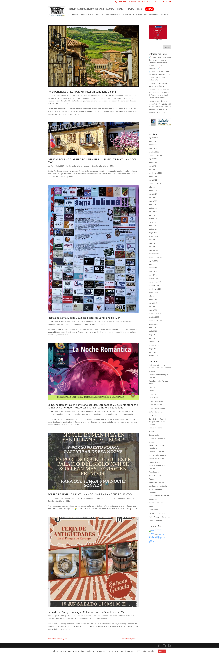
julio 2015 (152, 226)
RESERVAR (149, 9)
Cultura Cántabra (98, 98)
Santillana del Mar (107, 166)
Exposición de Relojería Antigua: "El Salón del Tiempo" (158, 421)
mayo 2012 (153, 271)
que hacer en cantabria (92, 101)
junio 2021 (153, 190)
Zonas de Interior (155, 520)
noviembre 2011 (155, 282)
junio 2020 (153, 208)
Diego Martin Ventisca (59, 95)
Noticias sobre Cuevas (157, 455)
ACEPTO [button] (162, 651)
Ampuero (152, 371)
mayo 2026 (153, 148)
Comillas (152, 391)
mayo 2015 (153, 233)
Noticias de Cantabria (56, 101)
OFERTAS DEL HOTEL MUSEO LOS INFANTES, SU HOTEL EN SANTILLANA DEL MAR (92, 161)
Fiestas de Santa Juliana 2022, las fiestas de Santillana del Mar (84, 317)
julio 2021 (152, 187)
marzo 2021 (153, 201)
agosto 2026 (153, 138)
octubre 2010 (154, 317)
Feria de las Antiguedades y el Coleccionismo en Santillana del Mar (87, 612)
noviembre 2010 (155, 313)
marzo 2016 (153, 219)
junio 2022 (153, 176)
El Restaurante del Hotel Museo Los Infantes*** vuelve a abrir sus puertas (159, 86)
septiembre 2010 (155, 320)
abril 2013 (152, 247)
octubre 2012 (154, 254)
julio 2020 (152, 204)
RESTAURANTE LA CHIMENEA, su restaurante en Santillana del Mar (94, 14)
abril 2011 (152, 306)
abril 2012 (152, 275)
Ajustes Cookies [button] (149, 651)
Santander (153, 499)
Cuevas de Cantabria (83, 98)
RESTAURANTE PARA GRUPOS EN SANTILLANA (140, 14)
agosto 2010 (153, 324)
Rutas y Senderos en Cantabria (113, 101)
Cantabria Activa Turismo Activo (121, 411)
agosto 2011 (153, 292)
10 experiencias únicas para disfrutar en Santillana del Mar (82, 91)
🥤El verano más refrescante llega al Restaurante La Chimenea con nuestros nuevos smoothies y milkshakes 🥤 (160, 62)
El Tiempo (152, 415)
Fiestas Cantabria (115, 321)
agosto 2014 (153, 236)
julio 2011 (152, 296)
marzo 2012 (153, 278)
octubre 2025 (154, 152)
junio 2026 (153, 145)
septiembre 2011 (155, 289)
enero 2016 (153, 222)
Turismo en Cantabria (60, 103)
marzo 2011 (153, 310)
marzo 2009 (153, 356)
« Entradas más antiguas (57, 639)
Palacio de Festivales (156, 459)
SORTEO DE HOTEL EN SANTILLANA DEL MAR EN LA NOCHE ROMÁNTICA (90, 494)
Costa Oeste (153, 398)
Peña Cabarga (154, 472)
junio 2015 (153, 229)
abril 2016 (152, 215)
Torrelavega (153, 510)
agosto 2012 (153, 261)
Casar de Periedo (155, 387)
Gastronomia (111, 98)
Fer (52, 166)
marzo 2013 (153, 250)
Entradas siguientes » (130, 639)
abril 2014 (152, 240)
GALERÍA (131, 9)
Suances (152, 506)
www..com (157, 529)
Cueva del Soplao (155, 405)
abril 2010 (152, 338)
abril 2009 (152, 352)
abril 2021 (152, 197)
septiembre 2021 (155, 183)
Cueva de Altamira (67, 98)
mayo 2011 (153, 303)
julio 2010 (152, 328)
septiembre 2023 (155, 173)
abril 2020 (152, 211)
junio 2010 (153, 331)
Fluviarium (153, 431)
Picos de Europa (155, 475)
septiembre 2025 (155, 155)
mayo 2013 (153, 243)
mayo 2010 (153, 334)
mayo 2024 (153, 166)
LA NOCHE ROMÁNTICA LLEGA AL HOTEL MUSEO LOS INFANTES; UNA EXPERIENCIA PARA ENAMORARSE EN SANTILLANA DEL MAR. (160, 106)
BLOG (139, 9)
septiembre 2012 (155, 257)
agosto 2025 (153, 159)
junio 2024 (153, 162)
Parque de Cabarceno (157, 462)
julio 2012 (152, 264)
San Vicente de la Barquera (159, 496)
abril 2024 (152, 169)
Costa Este (153, 394)
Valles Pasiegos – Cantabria (159, 517)
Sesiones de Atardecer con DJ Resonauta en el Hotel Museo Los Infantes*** (159, 95)
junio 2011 (153, 299)
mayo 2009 (153, 349)
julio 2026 (152, 141)
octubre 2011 (154, 285)
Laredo (151, 442)
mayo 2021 (153, 194)
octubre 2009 (154, 345)
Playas (151, 479)
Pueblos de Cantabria (73, 101)
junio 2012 (153, 268)
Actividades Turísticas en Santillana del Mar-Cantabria (102, 95)
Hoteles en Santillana (125, 98)
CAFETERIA (165, 14)
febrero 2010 (154, 342)
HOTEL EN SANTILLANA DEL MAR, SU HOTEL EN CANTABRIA (91, 9)
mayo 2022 (153, 180)
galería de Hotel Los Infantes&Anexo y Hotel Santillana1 (160, 536)
